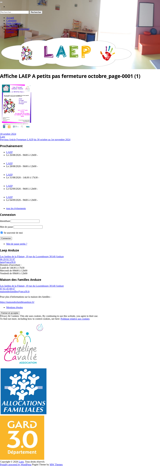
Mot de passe (6, 227)
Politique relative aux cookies (75, 318)
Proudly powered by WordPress (15, 464)
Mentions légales (14, 307)
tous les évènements (16, 208)
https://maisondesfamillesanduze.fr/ (17, 302)
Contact (10, 31)
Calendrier (11, 20)
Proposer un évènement (17, 29)
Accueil (10, 17)
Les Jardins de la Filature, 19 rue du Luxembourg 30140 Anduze (32, 256)
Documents (12, 26)
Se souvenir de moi (13, 232)
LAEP (9, 152)
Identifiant (5, 221)
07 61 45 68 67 (7, 288)
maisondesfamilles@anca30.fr (15, 291)
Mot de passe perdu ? (16, 244)
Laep (2, 136)
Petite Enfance (13, 23)
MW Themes (56, 464)
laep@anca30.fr (8, 262)
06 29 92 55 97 (7, 259)
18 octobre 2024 (8, 134)
